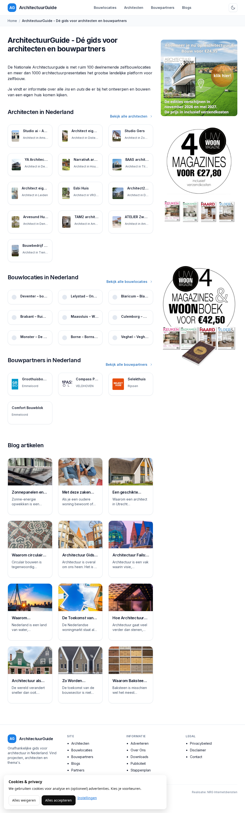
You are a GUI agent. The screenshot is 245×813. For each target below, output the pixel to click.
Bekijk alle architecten (128, 116)
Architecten (133, 7)
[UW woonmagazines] (199, 189)
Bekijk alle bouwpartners (126, 364)
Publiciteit (138, 763)
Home (12, 21)
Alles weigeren (24, 800)
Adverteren (140, 743)
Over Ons (138, 750)
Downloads (139, 757)
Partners (77, 770)
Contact (196, 757)
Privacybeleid (201, 743)
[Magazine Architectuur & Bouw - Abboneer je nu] (199, 78)
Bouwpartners (162, 7)
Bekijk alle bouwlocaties (126, 282)
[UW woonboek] (199, 316)
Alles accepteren (58, 800)
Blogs (186, 7)
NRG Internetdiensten (222, 792)
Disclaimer (198, 750)
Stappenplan (141, 770)
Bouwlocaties (105, 7)
